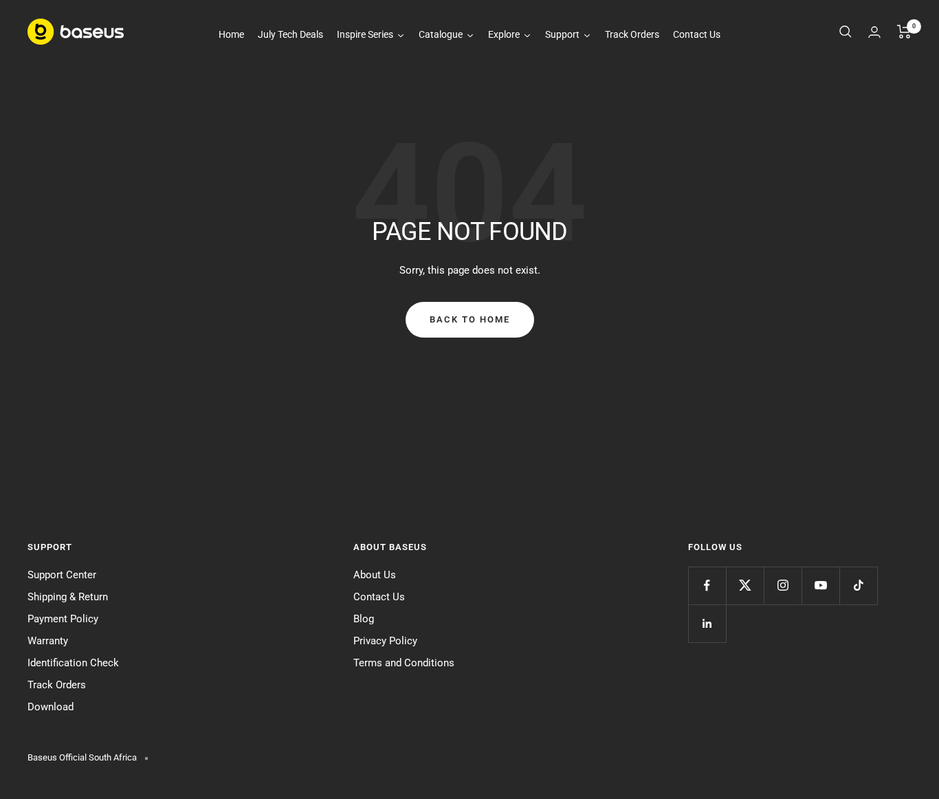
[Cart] (904, 32)
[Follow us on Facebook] (707, 585)
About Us (374, 575)
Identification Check (73, 663)
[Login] (874, 32)
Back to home (470, 319)
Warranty (47, 641)
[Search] (845, 31)
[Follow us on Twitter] (745, 585)
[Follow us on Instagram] (783, 585)
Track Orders (56, 685)
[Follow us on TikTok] (858, 585)
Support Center (61, 575)
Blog (363, 619)
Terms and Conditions (403, 663)
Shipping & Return (67, 597)
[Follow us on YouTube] (820, 585)
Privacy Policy (385, 641)
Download (50, 707)
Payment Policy (62, 619)
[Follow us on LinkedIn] (707, 623)
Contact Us (379, 597)
